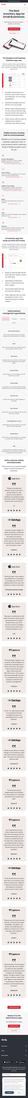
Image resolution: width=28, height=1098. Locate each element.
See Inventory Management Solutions (13, 163)
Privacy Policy (15, 1082)
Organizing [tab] (5, 319)
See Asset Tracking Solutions (13, 177)
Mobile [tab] (14, 322)
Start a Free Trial (14, 29)
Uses (2, 1050)
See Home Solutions (13, 217)
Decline (19, 1092)
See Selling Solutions (13, 204)
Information (4, 1055)
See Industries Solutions (13, 230)
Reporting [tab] (22, 319)
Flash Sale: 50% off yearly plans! (14, 1)
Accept (9, 1092)
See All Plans (13, 33)
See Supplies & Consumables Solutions (13, 190)
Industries (4, 1046)
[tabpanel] (14, 390)
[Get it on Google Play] (20, 1062)
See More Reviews (14, 1007)
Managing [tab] (14, 319)
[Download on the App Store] (8, 1062)
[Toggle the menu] (25, 4)
